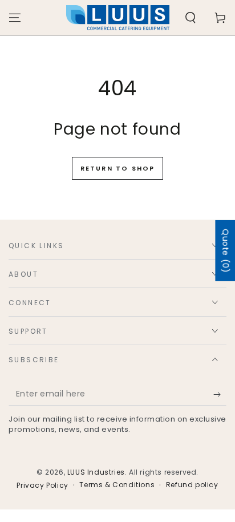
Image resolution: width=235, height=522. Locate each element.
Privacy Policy (42, 485)
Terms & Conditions (117, 484)
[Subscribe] (219, 394)
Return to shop (117, 168)
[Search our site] (190, 17)
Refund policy (192, 484)
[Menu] (15, 17)
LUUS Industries (96, 472)
